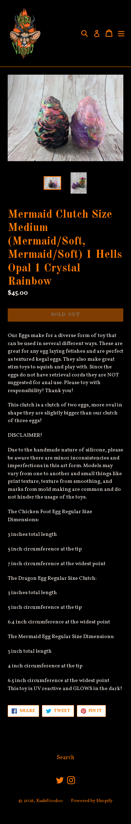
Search (65, 758)
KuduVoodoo (49, 801)
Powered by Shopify (91, 801)
